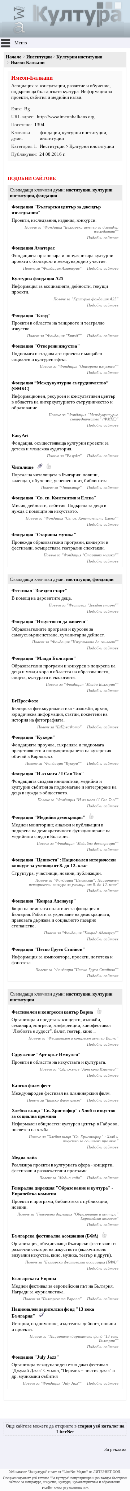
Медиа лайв (24, 1157)
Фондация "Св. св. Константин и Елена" (54, 497)
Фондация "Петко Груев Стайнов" (48, 949)
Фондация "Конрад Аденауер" (44, 901)
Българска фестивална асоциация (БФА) (55, 1236)
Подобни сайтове (102, 237)
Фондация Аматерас (33, 248)
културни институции (84, 132)
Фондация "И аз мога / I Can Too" (48, 773)
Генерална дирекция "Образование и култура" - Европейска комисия (77, 1216)
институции (52, 138)
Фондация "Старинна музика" (44, 534)
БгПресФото (25, 700)
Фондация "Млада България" (44, 658)
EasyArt (20, 435)
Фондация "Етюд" (31, 315)
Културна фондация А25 (38, 278)
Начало (14, 56)
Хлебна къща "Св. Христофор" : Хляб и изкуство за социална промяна (83, 1138)
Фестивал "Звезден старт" (39, 590)
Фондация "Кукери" (33, 737)
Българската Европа (34, 1278)
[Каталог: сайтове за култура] (63, 34)
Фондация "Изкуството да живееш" (50, 621)
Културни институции (79, 56)
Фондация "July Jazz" (35, 1357)
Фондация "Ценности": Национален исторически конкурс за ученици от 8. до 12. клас (64, 862)
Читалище (23, 467)
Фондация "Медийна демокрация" (48, 817)
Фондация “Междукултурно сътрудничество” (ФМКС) (93, 417)
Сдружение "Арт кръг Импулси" (46, 1054)
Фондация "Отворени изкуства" (46, 346)
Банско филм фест (31, 1085)
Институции (39, 56)
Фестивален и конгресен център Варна (52, 1012)
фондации (50, 132)
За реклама (115, 1449)
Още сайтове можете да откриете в (65, 1428)
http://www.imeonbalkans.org (66, 116)
